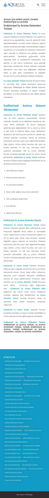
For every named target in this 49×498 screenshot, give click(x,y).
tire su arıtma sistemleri (36, 469)
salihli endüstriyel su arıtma (31, 438)
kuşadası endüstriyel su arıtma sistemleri (17, 426)
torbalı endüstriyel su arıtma (13, 472)
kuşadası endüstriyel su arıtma (14, 422)
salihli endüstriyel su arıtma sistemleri (16, 442)
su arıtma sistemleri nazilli (13, 449)
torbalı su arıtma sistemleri (13, 480)
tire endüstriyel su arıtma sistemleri (16, 469)
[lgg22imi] (20, 4)
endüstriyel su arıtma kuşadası (14, 373)
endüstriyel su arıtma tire (31, 384)
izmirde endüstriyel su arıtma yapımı (16, 411)
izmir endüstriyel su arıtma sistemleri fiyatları (18, 419)
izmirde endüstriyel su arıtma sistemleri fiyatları (19, 407)
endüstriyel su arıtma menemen (14, 376)
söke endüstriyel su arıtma (31, 457)
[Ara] (37, 4)
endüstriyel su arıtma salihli (13, 380)
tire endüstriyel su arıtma (30, 465)
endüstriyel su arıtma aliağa (13, 361)
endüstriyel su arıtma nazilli (35, 376)
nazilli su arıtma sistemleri (13, 438)
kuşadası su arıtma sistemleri (13, 430)
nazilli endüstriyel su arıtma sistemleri (16, 434)
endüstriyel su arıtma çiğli (32, 396)
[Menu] (42, 4)
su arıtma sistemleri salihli (31, 449)
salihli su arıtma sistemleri (13, 445)
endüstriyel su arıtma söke (13, 384)
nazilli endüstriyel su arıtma (32, 430)
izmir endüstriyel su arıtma (13, 415)
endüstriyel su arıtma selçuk (32, 380)
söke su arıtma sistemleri (12, 465)
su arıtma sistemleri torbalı (13, 457)
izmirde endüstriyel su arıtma (14, 399)
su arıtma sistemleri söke (12, 453)
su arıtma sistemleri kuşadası (31, 445)
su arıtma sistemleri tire (29, 453)
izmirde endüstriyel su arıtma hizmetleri (17, 403)
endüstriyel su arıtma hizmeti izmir (15, 369)
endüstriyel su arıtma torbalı (13, 388)
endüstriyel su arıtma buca (32, 361)
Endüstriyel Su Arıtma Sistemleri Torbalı (22, 27)
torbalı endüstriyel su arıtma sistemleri (16, 476)
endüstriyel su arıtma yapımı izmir (15, 392)
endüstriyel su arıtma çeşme (13, 396)
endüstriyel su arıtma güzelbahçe (15, 365)
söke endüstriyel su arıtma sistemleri (16, 461)
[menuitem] (37, 4)
